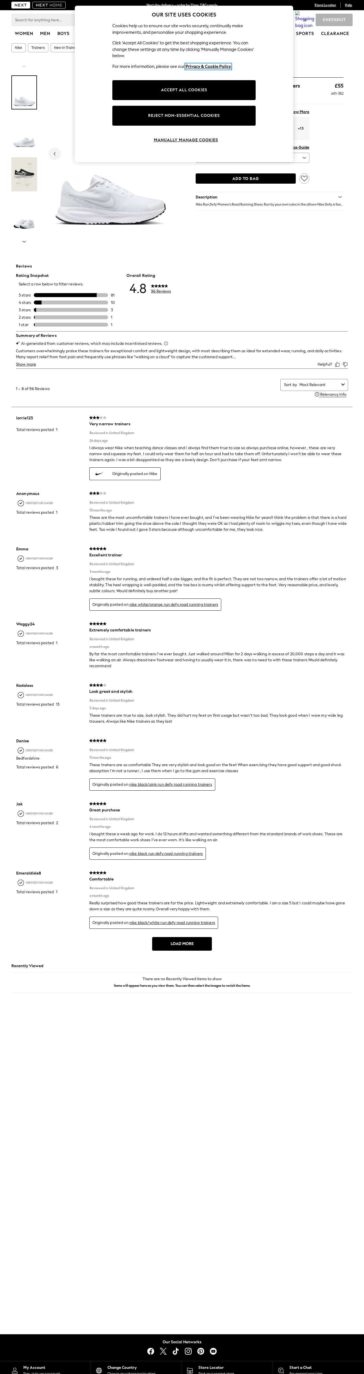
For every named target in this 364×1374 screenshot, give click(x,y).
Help (348, 5)
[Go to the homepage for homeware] (49, 5)
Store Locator (325, 5)
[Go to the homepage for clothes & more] (20, 5)
